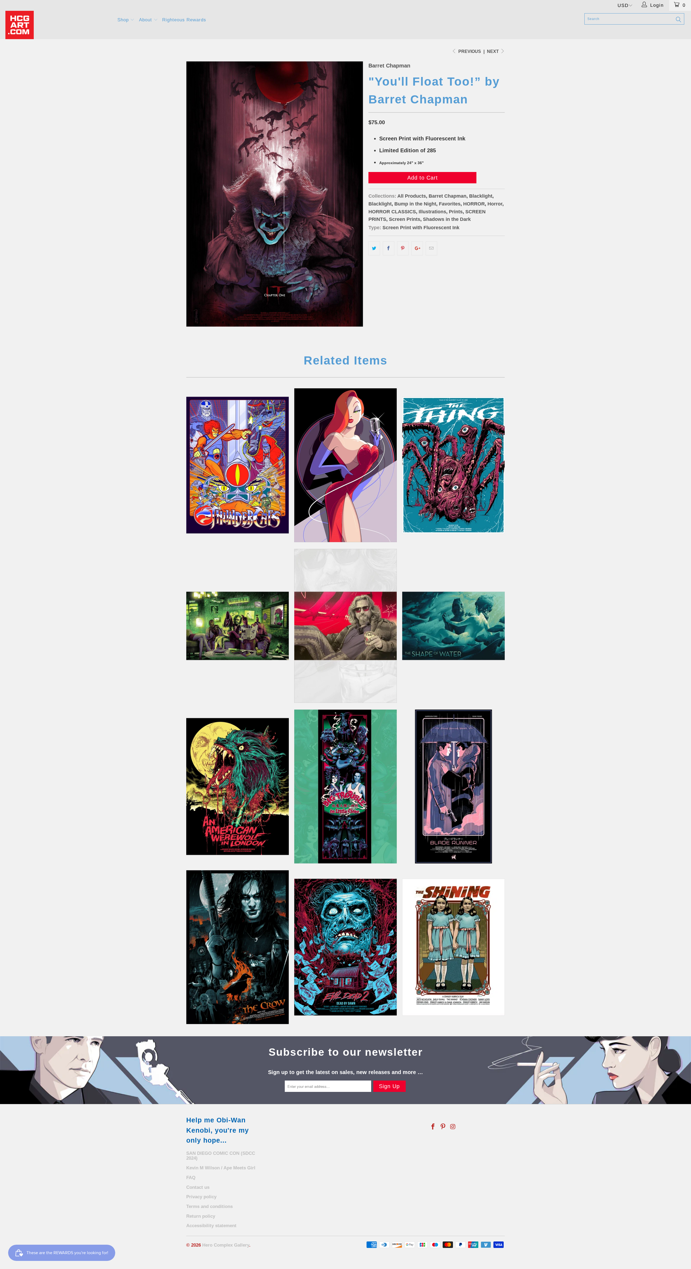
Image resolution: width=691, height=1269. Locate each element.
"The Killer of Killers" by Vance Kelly (237, 947)
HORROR (474, 204)
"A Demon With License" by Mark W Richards (345, 947)
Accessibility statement (211, 1225)
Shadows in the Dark (447, 219)
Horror (494, 204)
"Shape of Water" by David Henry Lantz (453, 626)
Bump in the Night (415, 204)
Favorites (449, 204)
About (146, 19)
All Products (411, 196)
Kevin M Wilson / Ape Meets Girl (220, 1167)
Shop (123, 19)
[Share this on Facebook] (388, 248)
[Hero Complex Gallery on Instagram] (453, 1126)
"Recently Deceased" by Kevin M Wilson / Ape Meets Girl (237, 626)
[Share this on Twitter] (374, 248)
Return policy (200, 1216)
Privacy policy (201, 1196)
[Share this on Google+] (417, 248)
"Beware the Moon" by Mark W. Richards (237, 786)
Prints (456, 211)
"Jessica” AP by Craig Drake (345, 465)
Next (493, 51)
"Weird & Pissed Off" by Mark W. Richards (453, 465)
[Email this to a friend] (431, 248)
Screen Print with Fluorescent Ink (420, 227)
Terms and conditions (209, 1206)
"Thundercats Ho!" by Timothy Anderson (237, 465)
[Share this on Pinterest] (403, 248)
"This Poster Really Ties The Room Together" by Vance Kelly (345, 626)
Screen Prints (404, 219)
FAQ (190, 1177)
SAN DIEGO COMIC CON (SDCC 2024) (220, 1156)
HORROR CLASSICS (392, 211)
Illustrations (432, 211)
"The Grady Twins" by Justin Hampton (453, 947)
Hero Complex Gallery (225, 1245)
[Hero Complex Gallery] (58, 25)
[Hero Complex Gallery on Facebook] (433, 1126)
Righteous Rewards (184, 19)
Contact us (197, 1187)
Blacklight (480, 196)
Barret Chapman (389, 66)
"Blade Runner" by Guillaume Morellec (453, 786)
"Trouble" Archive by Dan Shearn (345, 786)
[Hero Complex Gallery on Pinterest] (443, 1126)
